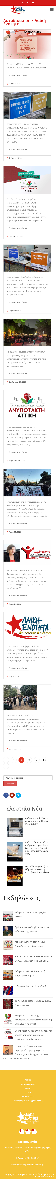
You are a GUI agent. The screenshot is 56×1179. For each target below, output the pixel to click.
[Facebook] (22, 2)
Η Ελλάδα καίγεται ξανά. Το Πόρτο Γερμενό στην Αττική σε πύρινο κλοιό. (38, 869)
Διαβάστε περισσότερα (18, 75)
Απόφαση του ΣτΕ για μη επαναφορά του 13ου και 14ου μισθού (37, 821)
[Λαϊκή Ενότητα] (18, 10)
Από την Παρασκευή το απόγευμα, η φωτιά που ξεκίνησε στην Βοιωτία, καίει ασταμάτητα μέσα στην (37, 848)
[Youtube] (33, 2)
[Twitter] (28, 2)
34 (44, 760)
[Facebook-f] (21, 1131)
